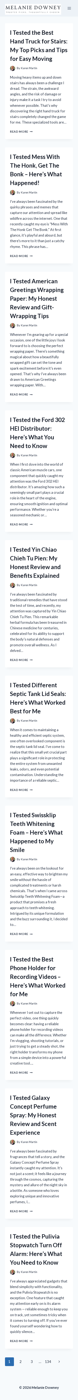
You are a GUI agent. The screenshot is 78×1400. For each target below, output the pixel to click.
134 (48, 1361)
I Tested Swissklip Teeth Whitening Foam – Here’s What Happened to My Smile (36, 832)
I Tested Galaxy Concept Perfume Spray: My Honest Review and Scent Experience (33, 1115)
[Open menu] (69, 8)
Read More (21, 131)
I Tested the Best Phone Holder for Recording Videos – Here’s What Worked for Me (38, 976)
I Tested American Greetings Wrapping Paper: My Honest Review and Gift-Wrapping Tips (37, 298)
